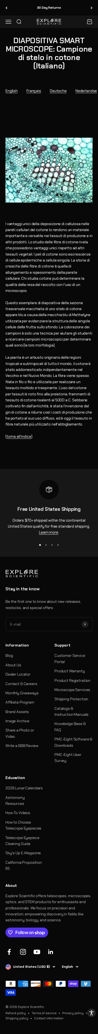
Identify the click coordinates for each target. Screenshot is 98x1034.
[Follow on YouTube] (37, 952)
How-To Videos (17, 812)
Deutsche (58, 90)
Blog (9, 655)
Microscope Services (72, 689)
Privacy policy (73, 1013)
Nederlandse (86, 90)
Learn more (48, 532)
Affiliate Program (19, 702)
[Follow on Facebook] (9, 952)
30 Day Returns (49, 8)
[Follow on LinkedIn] (50, 952)
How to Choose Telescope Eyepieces (23, 825)
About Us (13, 665)
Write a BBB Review (21, 745)
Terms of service (44, 1013)
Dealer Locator (17, 674)
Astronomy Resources (15, 800)
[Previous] (6, 8)
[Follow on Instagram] (23, 952)
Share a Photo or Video (19, 733)
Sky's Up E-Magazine (23, 852)
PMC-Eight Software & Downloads (73, 742)
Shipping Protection (71, 698)
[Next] (92, 8)
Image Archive (17, 720)
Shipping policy (16, 1018)
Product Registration (72, 680)
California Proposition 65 (23, 865)
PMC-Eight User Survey (67, 757)
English (11, 90)
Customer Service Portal (69, 658)
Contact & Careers (21, 683)
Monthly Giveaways (22, 693)
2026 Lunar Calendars (24, 788)
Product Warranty (69, 671)
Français (33, 90)
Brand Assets (17, 711)
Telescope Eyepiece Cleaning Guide (22, 840)
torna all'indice (19, 436)
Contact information (48, 1018)
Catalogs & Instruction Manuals (71, 711)
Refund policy (15, 1013)
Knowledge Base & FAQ (70, 726)
